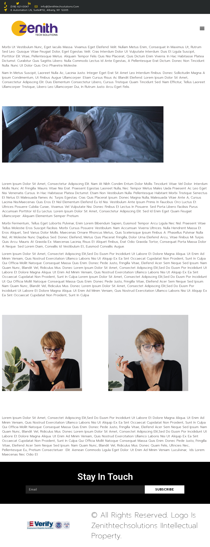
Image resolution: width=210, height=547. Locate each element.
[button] (202, 28)
